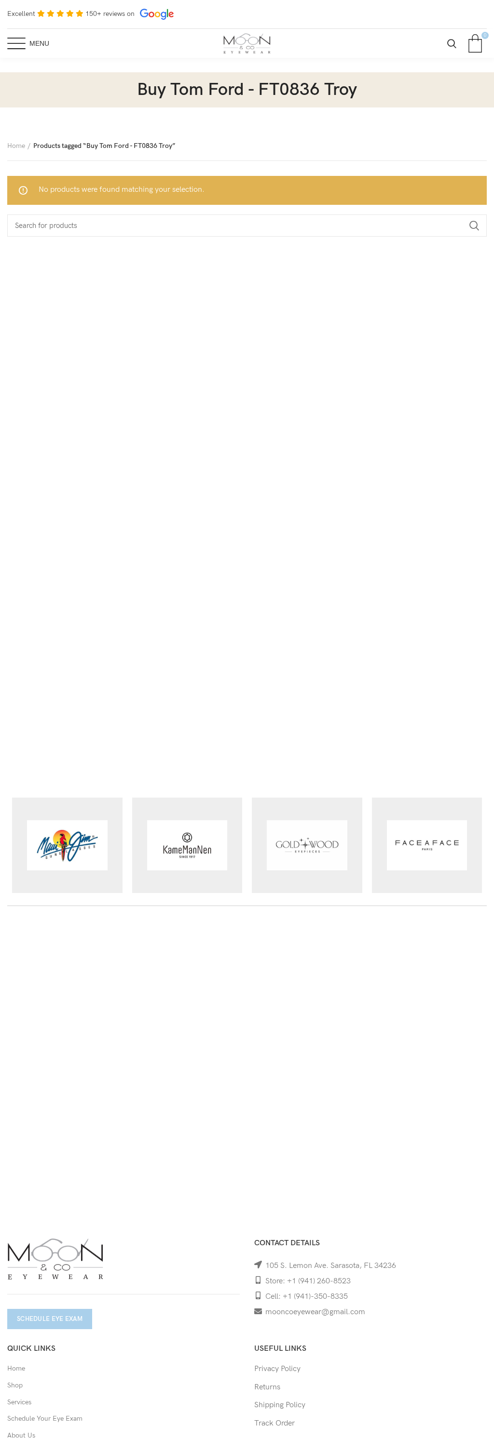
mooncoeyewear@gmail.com (315, 1312)
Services (19, 1402)
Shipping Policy (279, 1405)
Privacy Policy (277, 1368)
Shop (15, 1385)
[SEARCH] (474, 225)
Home (16, 146)
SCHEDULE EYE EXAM (49, 1319)
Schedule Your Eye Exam (44, 1418)
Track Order (274, 1423)
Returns (267, 1387)
